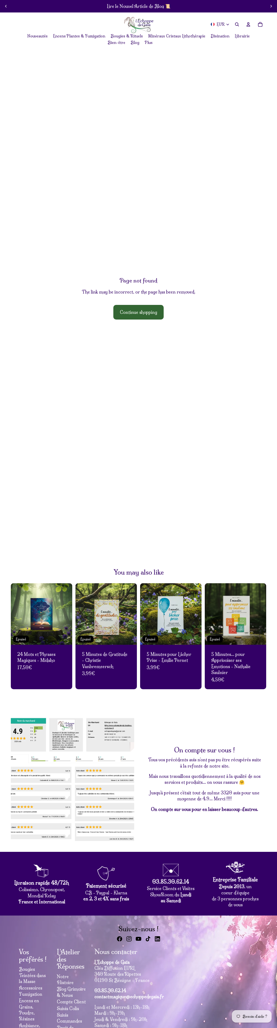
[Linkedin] (157, 939)
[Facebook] (119, 939)
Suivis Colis (68, 1008)
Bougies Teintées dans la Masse (32, 975)
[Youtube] (138, 939)
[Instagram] (129, 939)
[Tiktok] (148, 939)
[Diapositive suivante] (271, 6)
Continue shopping (138, 312)
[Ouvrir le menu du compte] (248, 24)
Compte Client (71, 1001)
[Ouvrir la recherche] (237, 24)
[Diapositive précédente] (6, 6)
